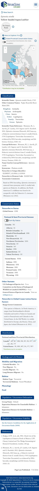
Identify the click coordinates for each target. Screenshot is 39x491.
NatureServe (16, 480)
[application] (19, 65)
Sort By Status (14, 220)
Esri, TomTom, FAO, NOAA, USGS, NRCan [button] (15, 85)
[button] (5, 48)
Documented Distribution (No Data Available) (18, 42)
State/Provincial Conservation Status (19, 38)
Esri (35, 85)
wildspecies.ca (7, 295)
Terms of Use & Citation (30, 480)
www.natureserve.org (26, 478)
